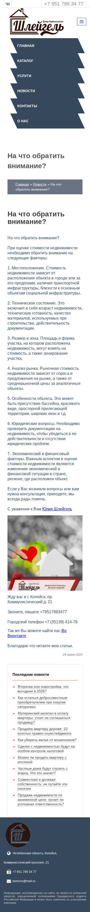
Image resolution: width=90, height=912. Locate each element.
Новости (26, 91)
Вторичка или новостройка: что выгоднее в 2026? (43, 689)
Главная (25, 46)
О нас (22, 121)
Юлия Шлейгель (57, 509)
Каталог (25, 61)
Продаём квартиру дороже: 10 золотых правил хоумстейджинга (44, 731)
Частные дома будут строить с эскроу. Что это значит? (43, 770)
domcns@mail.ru (24, 881)
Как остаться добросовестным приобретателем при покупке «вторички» (42, 702)
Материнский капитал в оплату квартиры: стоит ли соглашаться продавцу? (44, 717)
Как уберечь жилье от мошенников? (47, 740)
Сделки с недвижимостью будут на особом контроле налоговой (46, 748)
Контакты (27, 106)
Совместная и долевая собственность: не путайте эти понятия (42, 784)
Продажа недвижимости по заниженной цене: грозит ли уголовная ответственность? (41, 799)
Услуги (24, 76)
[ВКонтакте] (8, 4)
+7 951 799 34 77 (64, 4)
